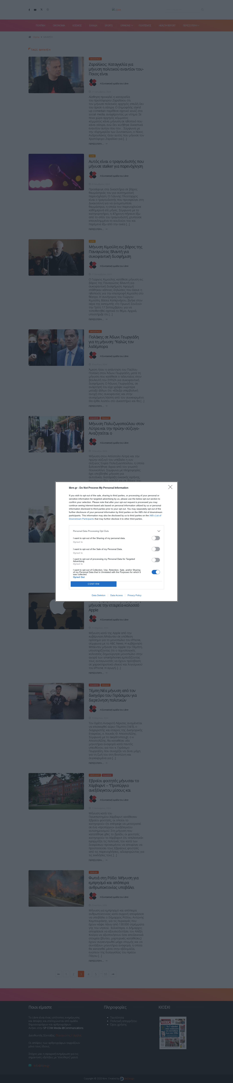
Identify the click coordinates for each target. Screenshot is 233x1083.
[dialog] (116, 541)
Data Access (116, 595)
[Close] (171, 488)
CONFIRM (94, 584)
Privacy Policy (134, 595)
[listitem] (116, 531)
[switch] (156, 538)
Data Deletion (98, 595)
